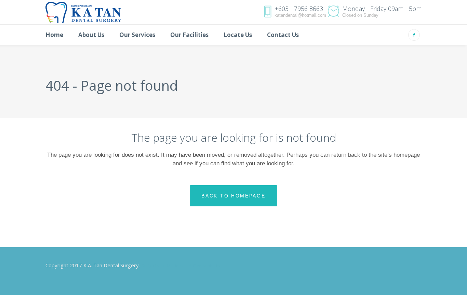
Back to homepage (233, 195)
